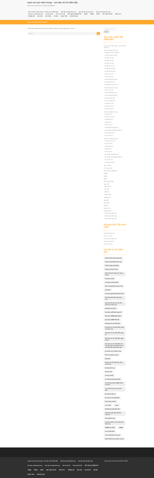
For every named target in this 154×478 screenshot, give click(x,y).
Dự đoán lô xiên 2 (110, 308)
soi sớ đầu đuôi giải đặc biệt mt (113, 130)
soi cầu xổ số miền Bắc (112, 397)
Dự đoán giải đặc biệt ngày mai (113, 298)
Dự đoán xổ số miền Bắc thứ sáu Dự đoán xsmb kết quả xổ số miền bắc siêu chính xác (114, 345)
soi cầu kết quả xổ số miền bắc (113, 389)
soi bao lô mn (108, 151)
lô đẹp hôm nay (110, 368)
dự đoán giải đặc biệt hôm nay (114, 293)
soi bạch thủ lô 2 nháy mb (112, 52)
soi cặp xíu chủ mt (110, 116)
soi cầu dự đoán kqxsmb (112, 379)
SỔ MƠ (56, 16)
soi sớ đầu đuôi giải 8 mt (111, 127)
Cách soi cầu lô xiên (111, 269)
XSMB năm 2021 (110, 427)
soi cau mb (108, 371)
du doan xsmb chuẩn (111, 282)
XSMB (85, 14)
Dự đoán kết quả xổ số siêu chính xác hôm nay (113, 303)
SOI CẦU (40, 16)
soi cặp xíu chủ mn (110, 141)
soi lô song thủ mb (110, 98)
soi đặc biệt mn (109, 146)
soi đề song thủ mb (110, 71)
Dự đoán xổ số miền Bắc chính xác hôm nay (114, 328)
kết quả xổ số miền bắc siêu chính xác (113, 363)
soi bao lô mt (108, 114)
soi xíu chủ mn (109, 159)
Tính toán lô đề (60, 14)
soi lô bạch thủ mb (110, 82)
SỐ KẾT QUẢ (74, 16)
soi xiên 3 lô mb (109, 106)
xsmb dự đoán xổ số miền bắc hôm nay (114, 423)
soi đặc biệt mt (109, 119)
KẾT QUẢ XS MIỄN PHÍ (74, 14)
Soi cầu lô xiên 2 (110, 394)
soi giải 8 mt (108, 122)
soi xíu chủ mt (108, 135)
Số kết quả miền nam (111, 218)
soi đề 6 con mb (109, 60)
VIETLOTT (118, 14)
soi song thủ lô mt (110, 133)
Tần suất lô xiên (110, 418)
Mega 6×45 (108, 186)
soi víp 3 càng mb (110, 100)
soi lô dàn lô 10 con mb (111, 84)
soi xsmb (108, 405)
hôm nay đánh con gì (111, 355)
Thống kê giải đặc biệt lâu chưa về (113, 413)
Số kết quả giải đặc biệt (112, 409)
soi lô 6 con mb (109, 90)
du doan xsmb (109, 278)
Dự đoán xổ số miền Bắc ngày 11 (114, 333)
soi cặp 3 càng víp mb (111, 55)
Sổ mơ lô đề (49, 14)
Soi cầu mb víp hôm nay (86, 12)
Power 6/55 (108, 194)
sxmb (116, 405)
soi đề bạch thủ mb (110, 68)
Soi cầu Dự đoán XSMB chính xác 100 (114, 383)
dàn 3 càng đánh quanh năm (114, 286)
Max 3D (107, 189)
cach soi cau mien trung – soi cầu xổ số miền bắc (52, 2)
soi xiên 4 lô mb (109, 108)
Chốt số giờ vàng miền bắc (113, 258)
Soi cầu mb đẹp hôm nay (68, 12)
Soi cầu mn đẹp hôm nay (35, 14)
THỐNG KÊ (31, 16)
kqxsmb (107, 358)
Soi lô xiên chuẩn (110, 401)
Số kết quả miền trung (111, 216)
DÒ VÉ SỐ (48, 16)
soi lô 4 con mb (109, 74)
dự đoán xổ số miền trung (113, 351)
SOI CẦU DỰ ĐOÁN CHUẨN (120, 461)
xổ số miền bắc (109, 431)
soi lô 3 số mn (108, 143)
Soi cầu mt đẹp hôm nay (103, 12)
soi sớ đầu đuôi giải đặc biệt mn (114, 157)
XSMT (98, 14)
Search (106, 31)
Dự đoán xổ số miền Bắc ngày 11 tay (114, 339)
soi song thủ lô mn (110, 162)
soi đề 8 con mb (109, 63)
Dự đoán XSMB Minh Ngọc (113, 316)
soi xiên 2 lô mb (109, 103)
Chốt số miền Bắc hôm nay (113, 261)
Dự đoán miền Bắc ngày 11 (113, 312)
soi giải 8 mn (108, 149)
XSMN (92, 14)
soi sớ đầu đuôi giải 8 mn (112, 154)
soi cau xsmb (109, 375)
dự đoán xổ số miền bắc (112, 323)
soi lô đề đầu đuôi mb (111, 92)
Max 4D (107, 191)
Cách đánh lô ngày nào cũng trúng (114, 274)
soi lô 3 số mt (108, 124)
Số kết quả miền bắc (110, 213)
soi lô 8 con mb (109, 76)
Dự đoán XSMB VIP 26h (112, 319)
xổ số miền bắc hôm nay (112, 435)
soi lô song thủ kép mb (111, 95)
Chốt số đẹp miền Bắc (112, 265)
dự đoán (107, 290)
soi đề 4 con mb (109, 57)
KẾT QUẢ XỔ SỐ (107, 14)
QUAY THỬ (64, 16)
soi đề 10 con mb (109, 66)
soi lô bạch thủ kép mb (111, 79)
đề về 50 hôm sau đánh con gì (114, 439)
